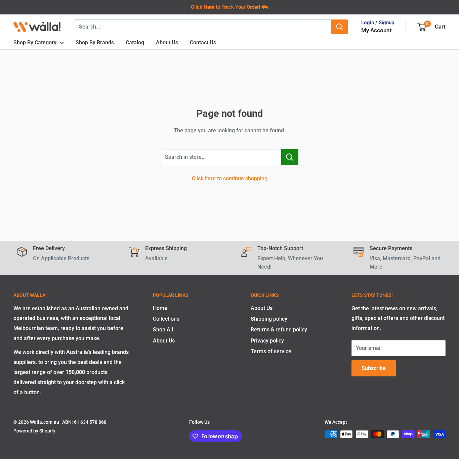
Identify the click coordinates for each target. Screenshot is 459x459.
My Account (376, 30)
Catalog (135, 42)
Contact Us (203, 42)
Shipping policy (269, 319)
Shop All (163, 329)
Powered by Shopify (34, 430)
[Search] (339, 26)
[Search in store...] (289, 157)
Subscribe (374, 368)
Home (160, 308)
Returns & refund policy (279, 329)
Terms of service (271, 351)
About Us (167, 42)
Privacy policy (267, 340)
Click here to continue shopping (229, 178)
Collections (166, 319)
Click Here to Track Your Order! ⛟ (229, 7)
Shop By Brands (95, 42)
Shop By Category (34, 42)
